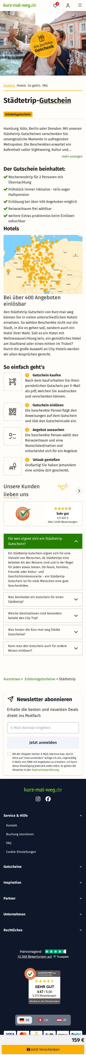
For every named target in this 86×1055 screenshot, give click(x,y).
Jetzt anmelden (43, 742)
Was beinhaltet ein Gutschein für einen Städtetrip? (36, 599)
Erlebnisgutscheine (40, 679)
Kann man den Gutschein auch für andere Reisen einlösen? (37, 648)
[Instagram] (38, 799)
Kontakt (11, 825)
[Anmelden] (68, 5)
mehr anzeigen (72, 156)
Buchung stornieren (20, 834)
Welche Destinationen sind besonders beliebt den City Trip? (35, 616)
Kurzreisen (12, 679)
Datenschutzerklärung (45, 769)
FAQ (8, 843)
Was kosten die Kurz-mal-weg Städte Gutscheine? (34, 632)
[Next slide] (79, 491)
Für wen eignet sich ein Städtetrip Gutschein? (35, 541)
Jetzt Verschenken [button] (45, 1049)
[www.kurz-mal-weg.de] (20, 5)
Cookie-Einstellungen (21, 852)
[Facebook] (48, 799)
